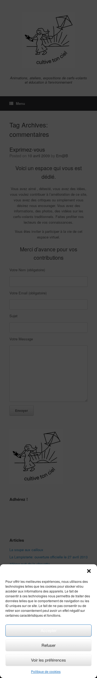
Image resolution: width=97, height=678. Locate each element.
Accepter (49, 630)
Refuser (48, 645)
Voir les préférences (48, 660)
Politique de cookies (46, 671)
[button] (89, 571)
